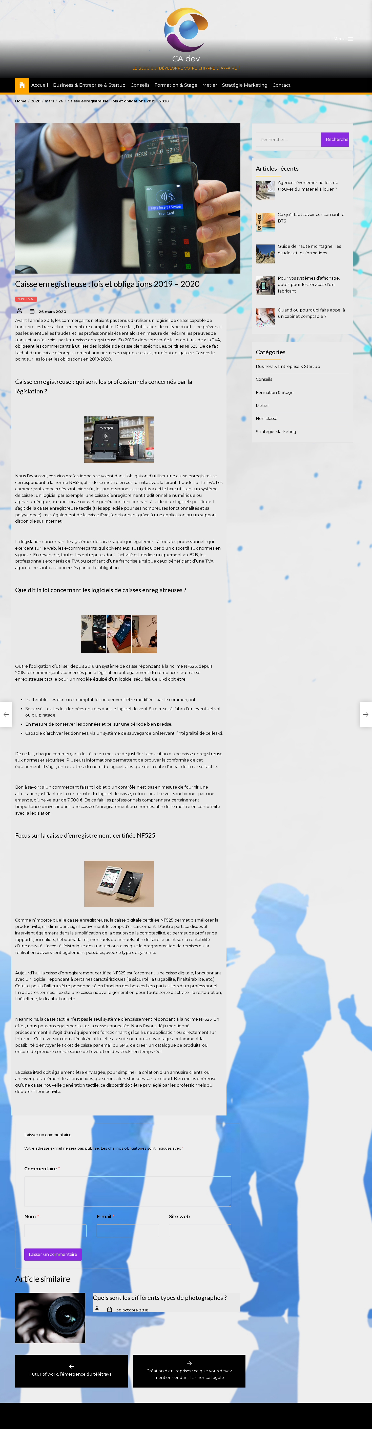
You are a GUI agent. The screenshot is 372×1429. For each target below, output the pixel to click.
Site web (179, 1216)
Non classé (26, 299)
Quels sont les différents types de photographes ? (160, 1297)
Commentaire (42, 1169)
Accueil (39, 85)
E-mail (105, 1216)
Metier (209, 85)
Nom (31, 1216)
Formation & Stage (176, 85)
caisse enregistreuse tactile (64, 508)
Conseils (140, 85)
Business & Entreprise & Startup (89, 85)
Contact (282, 85)
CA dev (186, 58)
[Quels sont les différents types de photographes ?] (50, 1318)
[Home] (22, 84)
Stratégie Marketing (244, 85)
